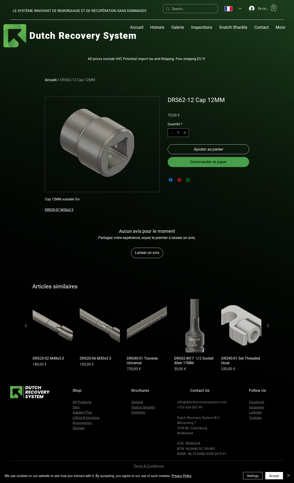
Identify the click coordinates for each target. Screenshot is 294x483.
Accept (274, 475)
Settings (253, 475)
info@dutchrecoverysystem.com (202, 402)
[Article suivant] (268, 325)
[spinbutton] (178, 133)
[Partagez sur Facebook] (170, 180)
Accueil (51, 80)
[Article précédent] (26, 325)
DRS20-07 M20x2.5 (59, 210)
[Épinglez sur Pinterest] (179, 180)
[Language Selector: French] (233, 9)
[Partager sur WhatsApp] (188, 180)
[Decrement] (171, 133)
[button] (274, 7)
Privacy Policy (182, 475)
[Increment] (185, 133)
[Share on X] (197, 180)
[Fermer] (288, 475)
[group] (147, 335)
